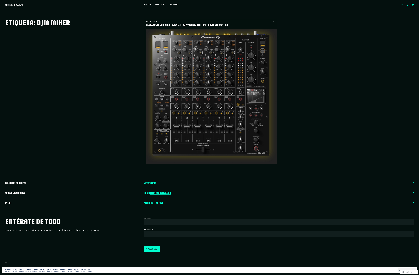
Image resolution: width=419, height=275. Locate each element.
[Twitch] (408, 5)
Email (148, 229)
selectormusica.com (160, 192)
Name (148, 218)
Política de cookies (83, 271)
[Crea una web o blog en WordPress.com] (6, 263)
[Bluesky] (413, 5)
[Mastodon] (402, 5)
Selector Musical (14, 5)
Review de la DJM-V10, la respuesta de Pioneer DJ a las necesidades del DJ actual (187, 24)
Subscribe (151, 249)
